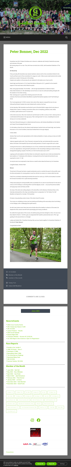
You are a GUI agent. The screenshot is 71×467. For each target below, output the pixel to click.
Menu (8, 37)
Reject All (51, 463)
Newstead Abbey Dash (13, 357)
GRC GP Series (37, 400)
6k (43, 392)
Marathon (11, 403)
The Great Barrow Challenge (15, 355)
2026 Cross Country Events (15, 325)
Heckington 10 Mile (12, 351)
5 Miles (19, 392)
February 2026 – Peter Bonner (15, 378)
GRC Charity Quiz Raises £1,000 (16, 327)
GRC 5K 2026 (11, 329)
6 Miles (36, 392)
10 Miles (52, 392)
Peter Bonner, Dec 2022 (29, 51)
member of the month (15, 278)
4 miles (10, 392)
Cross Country (24, 400)
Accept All (40, 463)
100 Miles (55, 396)
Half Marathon (51, 400)
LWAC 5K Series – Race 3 (14, 349)
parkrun (43, 407)
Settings (62, 463)
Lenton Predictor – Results (15, 331)
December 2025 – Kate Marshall (16, 382)
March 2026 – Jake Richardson (16, 376)
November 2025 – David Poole (16, 383)
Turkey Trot (12, 283)
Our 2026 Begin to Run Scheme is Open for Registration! (23, 338)
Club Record (11, 400)
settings (16, 465)
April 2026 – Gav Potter (14, 374)
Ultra (60, 407)
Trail (52, 407)
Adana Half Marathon (15, 286)
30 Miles (38, 396)
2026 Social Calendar (13, 332)
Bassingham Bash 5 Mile (14, 353)
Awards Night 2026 (12, 334)
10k (9, 396)
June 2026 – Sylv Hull (13, 370)
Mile (38, 403)
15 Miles (19, 396)
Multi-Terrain (48, 403)
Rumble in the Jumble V (14, 347)
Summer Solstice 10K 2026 (15, 361)
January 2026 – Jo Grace (14, 380)
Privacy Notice (10, 452)
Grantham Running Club (35, 23)
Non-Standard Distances (29, 407)
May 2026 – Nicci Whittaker (15, 372)
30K (46, 396)
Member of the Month (15, 275)
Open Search (66, 37)
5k (28, 392)
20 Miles (28, 396)
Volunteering (11, 411)
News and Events (12, 407)
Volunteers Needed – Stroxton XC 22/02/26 (19, 336)
